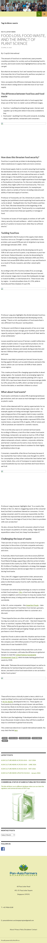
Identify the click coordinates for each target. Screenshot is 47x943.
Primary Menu (44, 14)
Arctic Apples (8, 702)
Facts (3, 32)
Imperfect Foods (32, 605)
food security (25, 738)
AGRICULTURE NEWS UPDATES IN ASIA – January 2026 (20, 773)
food (5, 738)
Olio (20, 592)
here (15, 730)
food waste (37, 738)
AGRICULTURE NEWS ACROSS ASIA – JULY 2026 (18, 760)
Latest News (10, 32)
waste (5, 740)
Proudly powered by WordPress (10, 940)
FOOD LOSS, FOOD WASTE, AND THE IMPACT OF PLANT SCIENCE (23, 39)
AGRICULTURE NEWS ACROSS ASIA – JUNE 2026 (18, 764)
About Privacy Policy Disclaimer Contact (23, 929)
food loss (13, 738)
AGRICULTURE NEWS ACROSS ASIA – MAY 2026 (18, 769)
